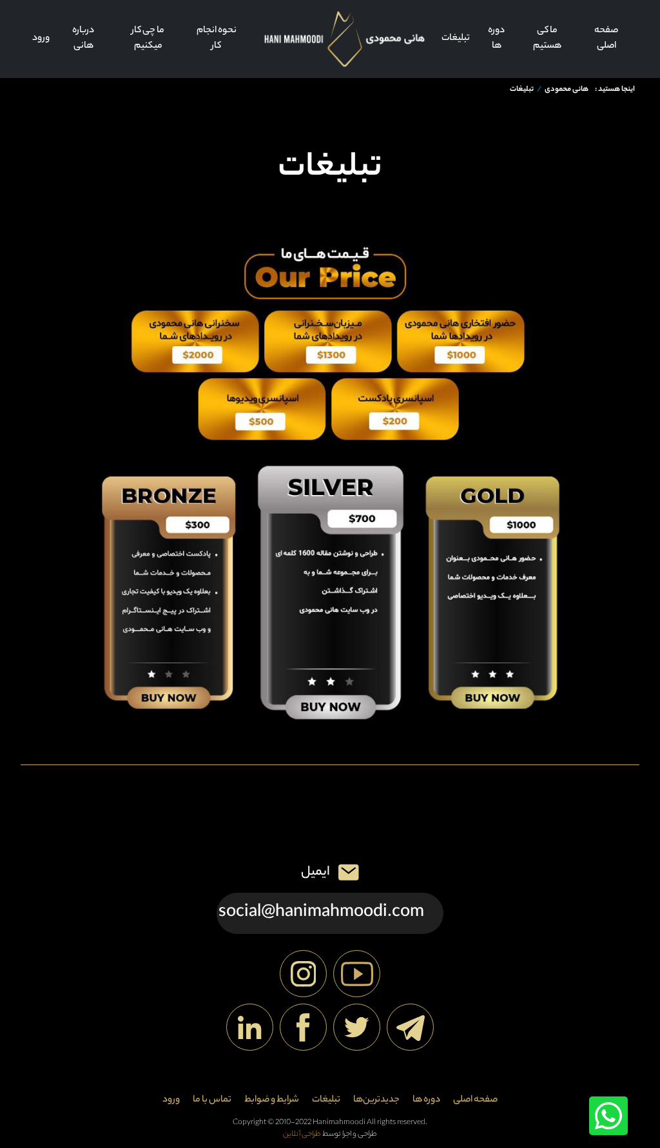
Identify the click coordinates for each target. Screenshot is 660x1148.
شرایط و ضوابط (271, 1100)
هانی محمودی (566, 90)
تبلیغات (456, 38)
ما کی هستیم (547, 38)
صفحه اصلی (606, 38)
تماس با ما (212, 1100)
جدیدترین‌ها (376, 1100)
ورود (41, 38)
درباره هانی (83, 38)
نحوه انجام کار (217, 38)
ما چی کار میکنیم (147, 38)
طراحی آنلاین (302, 1135)
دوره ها (496, 38)
